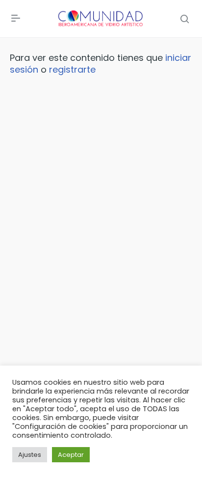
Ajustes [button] (29, 454)
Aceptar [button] (71, 454)
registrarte (72, 69)
